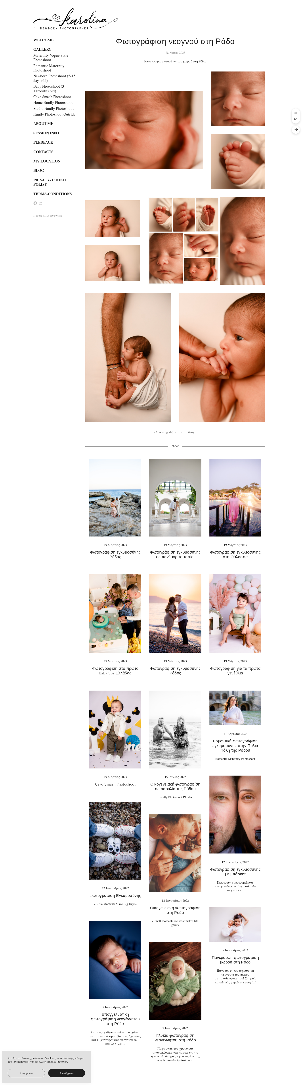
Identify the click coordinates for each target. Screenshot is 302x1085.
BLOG (38, 170)
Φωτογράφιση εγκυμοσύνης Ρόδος (115, 554)
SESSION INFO (46, 133)
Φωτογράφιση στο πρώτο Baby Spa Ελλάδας (115, 671)
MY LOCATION (46, 161)
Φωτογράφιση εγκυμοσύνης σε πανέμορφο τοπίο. (175, 554)
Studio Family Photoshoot (53, 108)
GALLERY (42, 49)
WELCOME (43, 40)
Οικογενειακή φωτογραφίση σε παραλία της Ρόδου (175, 786)
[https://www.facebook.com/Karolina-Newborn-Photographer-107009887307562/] (35, 203)
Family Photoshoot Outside (54, 114)
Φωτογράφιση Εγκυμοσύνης (115, 895)
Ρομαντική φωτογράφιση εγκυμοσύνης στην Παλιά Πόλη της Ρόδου (235, 746)
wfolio (58, 215)
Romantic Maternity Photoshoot (49, 68)
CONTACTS (43, 151)
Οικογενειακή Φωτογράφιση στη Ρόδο (175, 910)
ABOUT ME (43, 123)
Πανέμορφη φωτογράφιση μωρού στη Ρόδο (235, 960)
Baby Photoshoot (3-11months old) (49, 88)
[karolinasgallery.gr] (75, 18)
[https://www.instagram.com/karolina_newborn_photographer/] (40, 203)
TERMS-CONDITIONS (52, 194)
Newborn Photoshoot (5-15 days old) (54, 78)
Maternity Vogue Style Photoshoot (50, 57)
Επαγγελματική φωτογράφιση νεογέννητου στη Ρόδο (115, 1019)
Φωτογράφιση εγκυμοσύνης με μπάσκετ (235, 871)
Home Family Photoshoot (53, 102)
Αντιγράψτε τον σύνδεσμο (177, 432)
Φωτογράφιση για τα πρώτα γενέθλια (235, 671)
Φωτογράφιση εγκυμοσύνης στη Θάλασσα (235, 554)
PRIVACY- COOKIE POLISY (50, 182)
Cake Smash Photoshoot (52, 96)
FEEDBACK (43, 142)
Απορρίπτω (26, 1073)
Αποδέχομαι (66, 1073)
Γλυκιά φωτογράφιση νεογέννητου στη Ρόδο (175, 1038)
